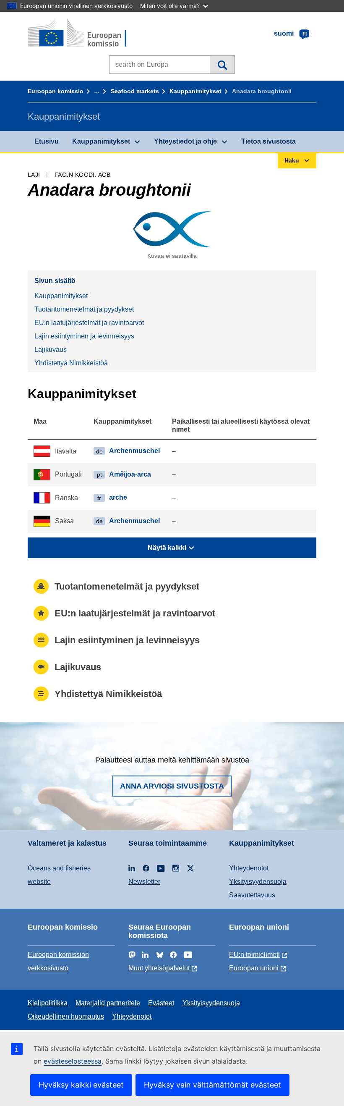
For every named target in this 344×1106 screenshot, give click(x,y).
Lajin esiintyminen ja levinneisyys (84, 336)
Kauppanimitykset (195, 91)
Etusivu (46, 141)
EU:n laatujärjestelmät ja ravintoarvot (89, 322)
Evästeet (161, 1002)
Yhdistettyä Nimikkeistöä (71, 363)
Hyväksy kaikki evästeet (81, 1084)
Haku (222, 64)
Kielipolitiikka (48, 1002)
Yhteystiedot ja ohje (185, 141)
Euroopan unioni (254, 968)
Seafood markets (135, 91)
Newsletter (144, 881)
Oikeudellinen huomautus (66, 1016)
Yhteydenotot (248, 868)
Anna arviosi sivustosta (172, 786)
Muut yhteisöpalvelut (159, 968)
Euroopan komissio (55, 91)
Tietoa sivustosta (268, 141)
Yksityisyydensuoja (258, 881)
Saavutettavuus (252, 895)
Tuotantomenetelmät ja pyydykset (84, 309)
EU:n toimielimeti (254, 954)
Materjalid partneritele (108, 1002)
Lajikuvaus (50, 349)
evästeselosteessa (73, 1061)
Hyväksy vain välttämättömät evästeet (212, 1084)
